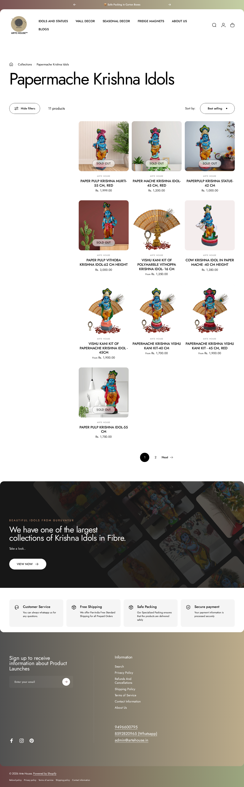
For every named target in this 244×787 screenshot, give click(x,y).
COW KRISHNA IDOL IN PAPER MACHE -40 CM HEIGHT (210, 262)
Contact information (81, 780)
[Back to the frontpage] (11, 64)
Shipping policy (63, 780)
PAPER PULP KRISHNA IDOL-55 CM (103, 429)
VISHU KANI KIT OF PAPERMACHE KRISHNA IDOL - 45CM (104, 348)
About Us (121, 707)
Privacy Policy (124, 673)
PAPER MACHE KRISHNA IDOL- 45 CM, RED (157, 183)
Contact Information (128, 701)
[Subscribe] (66, 682)
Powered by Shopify (44, 773)
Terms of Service (125, 695)
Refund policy (15, 780)
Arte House (103, 176)
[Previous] (74, 4)
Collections (25, 64)
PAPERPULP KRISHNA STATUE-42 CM (210, 183)
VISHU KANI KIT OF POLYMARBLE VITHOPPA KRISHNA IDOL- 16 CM (156, 264)
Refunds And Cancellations (123, 681)
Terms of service (46, 780)
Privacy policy (30, 780)
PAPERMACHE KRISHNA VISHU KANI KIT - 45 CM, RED (210, 346)
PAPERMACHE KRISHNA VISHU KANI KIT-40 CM (157, 346)
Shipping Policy (125, 689)
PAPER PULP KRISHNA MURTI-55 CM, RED (103, 183)
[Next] (169, 4)
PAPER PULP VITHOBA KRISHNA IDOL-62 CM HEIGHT (104, 262)
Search (119, 667)
